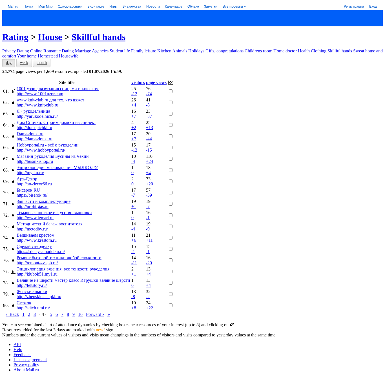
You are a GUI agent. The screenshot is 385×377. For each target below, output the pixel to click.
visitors (138, 82)
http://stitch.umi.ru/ (33, 307)
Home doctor (285, 50)
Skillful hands (98, 37)
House (50, 37)
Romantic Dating (58, 50)
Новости (153, 6)
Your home (27, 56)
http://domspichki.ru (34, 127)
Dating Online (29, 50)
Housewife (68, 56)
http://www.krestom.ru (37, 240)
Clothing (318, 50)
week (24, 63)
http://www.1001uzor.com (40, 93)
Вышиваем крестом (35, 235)
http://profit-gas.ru (32, 206)
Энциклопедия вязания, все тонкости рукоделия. (63, 269)
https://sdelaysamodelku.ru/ (41, 251)
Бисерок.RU (28, 190)
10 (80, 314)
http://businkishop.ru (35, 161)
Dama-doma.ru (30, 133)
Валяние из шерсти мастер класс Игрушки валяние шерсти (73, 280)
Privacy (9, 50)
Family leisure (143, 50)
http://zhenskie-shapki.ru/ (39, 296)
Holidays (196, 50)
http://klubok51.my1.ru (37, 274)
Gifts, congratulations (224, 50)
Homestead (48, 56)
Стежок (24, 302)
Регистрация (354, 6)
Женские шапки (32, 291)
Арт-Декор (27, 178)
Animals (179, 50)
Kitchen (164, 50)
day (9, 63)
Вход (373, 6)
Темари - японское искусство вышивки (54, 212)
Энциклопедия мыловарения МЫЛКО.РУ (57, 167)
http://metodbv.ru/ (32, 229)
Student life (120, 50)
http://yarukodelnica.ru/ (37, 116)
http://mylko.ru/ (30, 172)
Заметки (210, 6)
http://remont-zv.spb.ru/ (37, 262)
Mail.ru (13, 6)
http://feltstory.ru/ (32, 285)
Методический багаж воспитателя (49, 223)
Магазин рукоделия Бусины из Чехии (53, 156)
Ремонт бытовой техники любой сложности (59, 257)
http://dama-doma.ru (34, 138)
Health (304, 50)
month (42, 63)
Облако (193, 6)
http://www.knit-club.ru (37, 105)
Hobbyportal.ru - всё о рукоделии (48, 145)
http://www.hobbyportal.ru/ (41, 150)
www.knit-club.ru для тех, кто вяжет (50, 99)
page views (156, 82)
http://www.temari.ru (35, 217)
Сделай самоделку (34, 246)
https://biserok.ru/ (32, 195)
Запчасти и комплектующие (43, 201)
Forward (95, 314)
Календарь (173, 6)
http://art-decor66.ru (34, 183)
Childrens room (258, 50)
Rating (15, 37)
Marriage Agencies (92, 50)
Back (12, 314)
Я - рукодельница (33, 111)
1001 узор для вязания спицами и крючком (58, 88)
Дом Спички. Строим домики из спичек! (56, 122)
